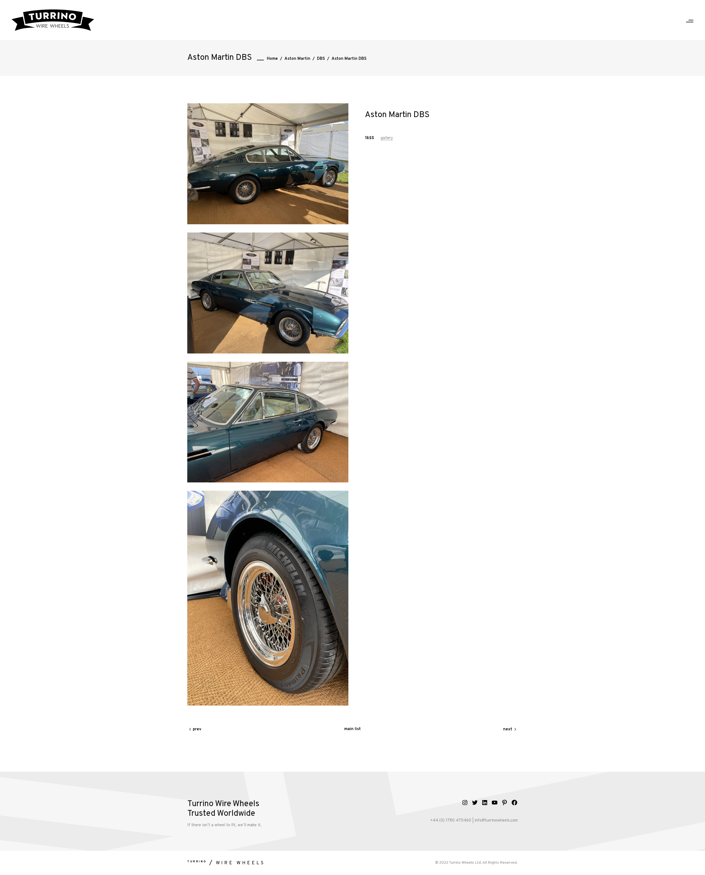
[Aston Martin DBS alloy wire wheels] (267, 163)
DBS (321, 58)
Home (272, 58)
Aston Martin (297, 58)
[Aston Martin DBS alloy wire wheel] (267, 598)
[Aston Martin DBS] (267, 293)
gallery (387, 138)
